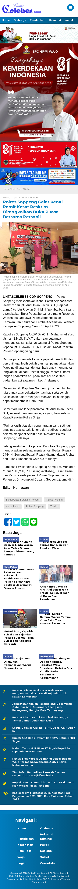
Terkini (54, 506)
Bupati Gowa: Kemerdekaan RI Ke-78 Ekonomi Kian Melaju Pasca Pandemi (43, 784)
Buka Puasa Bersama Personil (23, 499)
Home (6, 20)
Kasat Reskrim (54, 499)
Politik (44, 845)
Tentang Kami (39, 882)
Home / (7, 189)
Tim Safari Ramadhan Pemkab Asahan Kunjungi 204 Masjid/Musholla (38, 774)
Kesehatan (25, 845)
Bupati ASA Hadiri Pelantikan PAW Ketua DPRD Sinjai (43, 739)
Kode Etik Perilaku (38, 876)
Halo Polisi (17, 189)
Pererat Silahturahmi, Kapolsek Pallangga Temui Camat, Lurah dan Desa (40, 719)
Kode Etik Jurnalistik (19, 876)
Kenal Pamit (12, 506)
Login (21, 863)
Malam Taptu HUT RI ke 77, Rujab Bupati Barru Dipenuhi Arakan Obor (43, 750)
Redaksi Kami (35, 879)
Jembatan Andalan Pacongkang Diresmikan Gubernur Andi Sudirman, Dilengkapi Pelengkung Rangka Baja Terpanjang (42, 707)
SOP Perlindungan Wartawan (57, 879)
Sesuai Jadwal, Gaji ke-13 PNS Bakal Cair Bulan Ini (43, 729)
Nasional (46, 851)
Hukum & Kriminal (61, 20)
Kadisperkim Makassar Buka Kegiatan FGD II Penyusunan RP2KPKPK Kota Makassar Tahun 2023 (42, 796)
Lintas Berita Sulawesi (58, 876)
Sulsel (27, 189)
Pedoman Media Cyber (18, 879)
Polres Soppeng (35, 506)
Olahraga (20, 20)
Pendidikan (37, 20)
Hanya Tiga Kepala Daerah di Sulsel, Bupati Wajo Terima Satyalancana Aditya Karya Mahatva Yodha (41, 762)
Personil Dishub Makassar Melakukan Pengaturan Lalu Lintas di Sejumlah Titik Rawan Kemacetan (39, 693)
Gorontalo (47, 863)
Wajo (21, 857)
